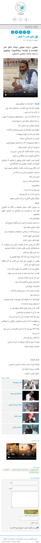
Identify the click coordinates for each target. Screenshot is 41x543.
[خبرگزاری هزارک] (20, 8)
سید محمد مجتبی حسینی (20, 470)
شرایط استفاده (16, 541)
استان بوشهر (34, 470)
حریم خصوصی (6, 541)
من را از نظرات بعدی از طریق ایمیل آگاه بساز (23, 528)
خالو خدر (6, 470)
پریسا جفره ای (34, 472)
